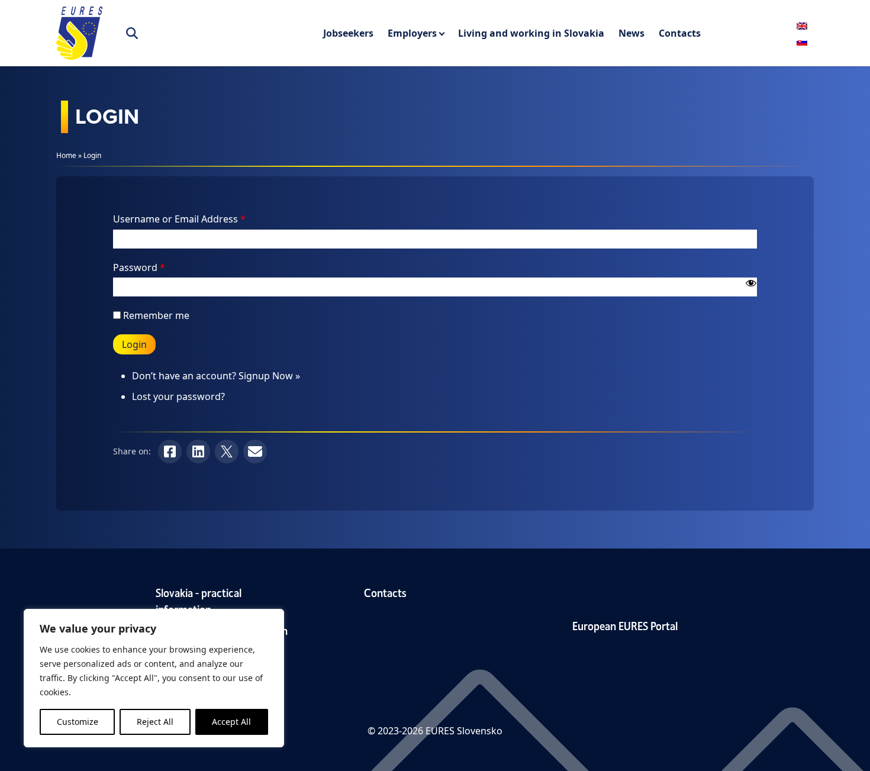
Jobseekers (348, 33)
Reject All (155, 721)
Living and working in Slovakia (531, 33)
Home (66, 155)
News (631, 33)
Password (139, 267)
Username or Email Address (179, 218)
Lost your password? (178, 396)
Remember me (156, 315)
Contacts (680, 33)
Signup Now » (269, 375)
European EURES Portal (625, 625)
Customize (77, 721)
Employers (412, 33)
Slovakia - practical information (198, 600)
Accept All (231, 721)
